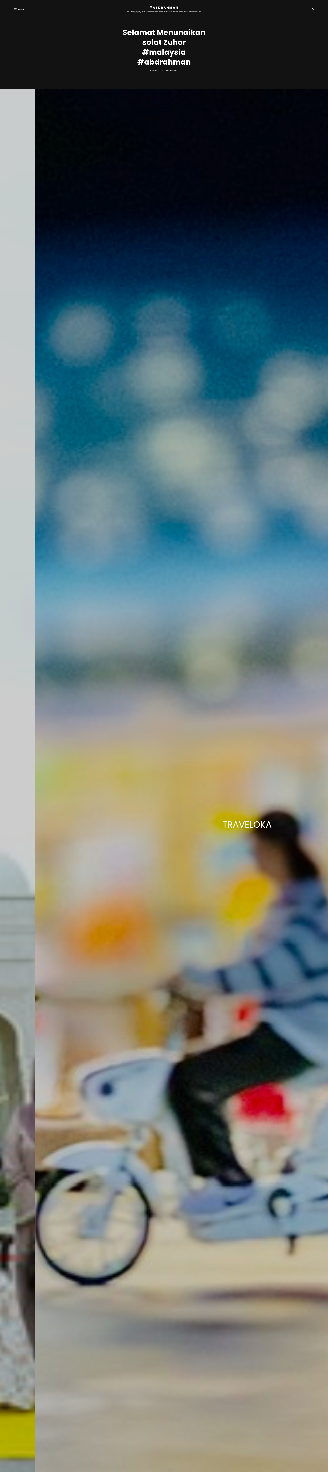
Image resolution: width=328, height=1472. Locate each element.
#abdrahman (164, 7)
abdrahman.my (172, 70)
